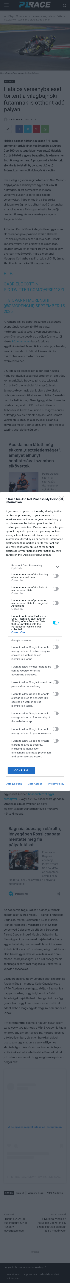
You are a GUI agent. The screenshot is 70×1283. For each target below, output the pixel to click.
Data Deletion (14, 783)
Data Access (35, 783)
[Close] (62, 499)
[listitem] (35, 566)
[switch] (56, 576)
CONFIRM (21, 770)
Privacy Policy (56, 783)
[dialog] (35, 641)
